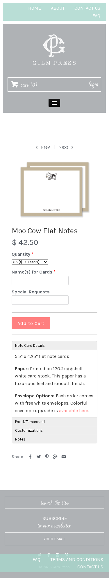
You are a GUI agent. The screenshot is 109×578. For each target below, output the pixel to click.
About (58, 8)
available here (73, 410)
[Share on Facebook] (30, 456)
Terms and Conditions (76, 559)
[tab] (54, 345)
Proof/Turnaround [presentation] (30, 421)
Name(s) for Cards (32, 272)
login (94, 84)
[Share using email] (63, 456)
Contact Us (87, 8)
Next (63, 147)
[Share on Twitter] (39, 456)
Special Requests (31, 292)
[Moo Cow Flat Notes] (54, 189)
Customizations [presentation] (29, 430)
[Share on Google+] (55, 456)
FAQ (96, 15)
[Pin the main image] (47, 456)
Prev (45, 147)
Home (34, 8)
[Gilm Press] (54, 31)
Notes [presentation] (20, 439)
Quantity (21, 254)
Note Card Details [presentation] (30, 345)
